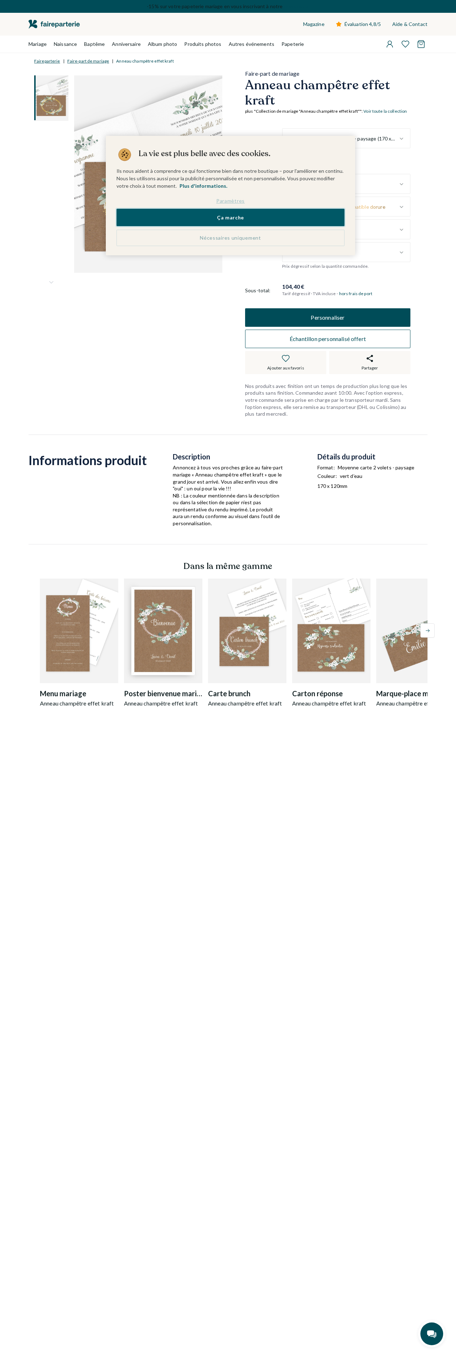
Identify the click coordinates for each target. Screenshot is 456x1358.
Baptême (94, 44)
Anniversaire (126, 44)
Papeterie (292, 44)
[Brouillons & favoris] (405, 44)
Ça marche (230, 217)
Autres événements (251, 44)
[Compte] (389, 44)
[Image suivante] (51, 282)
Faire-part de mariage (88, 61)
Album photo (162, 44)
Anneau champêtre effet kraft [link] (144, 61)
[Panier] (421, 44)
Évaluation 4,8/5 (362, 24)
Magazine (314, 24)
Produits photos (202, 44)
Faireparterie (47, 61)
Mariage (37, 44)
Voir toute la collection (385, 111)
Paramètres (230, 201)
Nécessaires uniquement (230, 238)
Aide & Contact (410, 24)
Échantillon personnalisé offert (328, 338)
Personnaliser (327, 317)
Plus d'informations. (203, 186)
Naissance (65, 44)
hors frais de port (355, 294)
